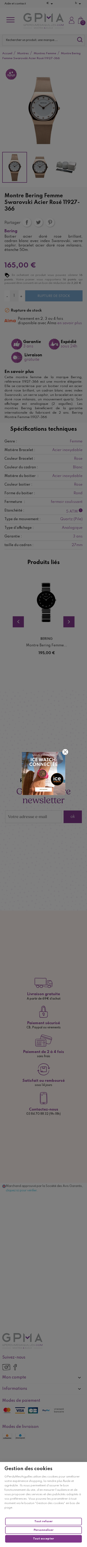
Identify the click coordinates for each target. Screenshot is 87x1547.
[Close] (65, 752)
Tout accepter (43, 1538)
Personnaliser (44, 1530)
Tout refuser (43, 1521)
